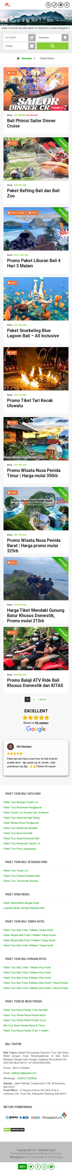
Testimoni (56, 1153)
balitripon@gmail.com (24, 1073)
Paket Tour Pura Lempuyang (19, 848)
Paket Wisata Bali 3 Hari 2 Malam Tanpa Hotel (29, 935)
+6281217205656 (27, 1078)
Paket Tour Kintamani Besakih (20, 828)
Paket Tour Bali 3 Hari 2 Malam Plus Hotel (27, 972)
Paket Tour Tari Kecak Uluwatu (20, 880)
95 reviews (41, 722)
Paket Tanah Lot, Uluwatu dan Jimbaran (26, 812)
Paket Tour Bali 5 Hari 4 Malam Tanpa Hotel (28, 945)
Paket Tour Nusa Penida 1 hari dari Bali (25, 1010)
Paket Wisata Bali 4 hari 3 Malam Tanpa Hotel (29, 940)
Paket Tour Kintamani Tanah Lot (21, 843)
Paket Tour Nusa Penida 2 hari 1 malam (26, 1030)
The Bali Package (52, 1157)
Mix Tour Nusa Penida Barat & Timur (24, 1025)
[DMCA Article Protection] (14, 1131)
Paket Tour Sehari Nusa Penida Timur (24, 1020)
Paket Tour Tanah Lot (15, 870)
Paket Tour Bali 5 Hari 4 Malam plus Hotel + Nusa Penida (35, 982)
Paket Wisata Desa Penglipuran (21, 822)
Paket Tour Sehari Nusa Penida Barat (24, 1015)
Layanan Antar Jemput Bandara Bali (23, 908)
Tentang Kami (18, 1153)
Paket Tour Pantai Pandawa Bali (21, 875)
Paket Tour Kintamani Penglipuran (22, 807)
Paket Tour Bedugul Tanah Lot (20, 802)
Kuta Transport (32, 1157)
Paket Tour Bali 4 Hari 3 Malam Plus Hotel (27, 977)
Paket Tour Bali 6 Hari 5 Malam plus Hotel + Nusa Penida (35, 988)
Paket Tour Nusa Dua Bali (17, 833)
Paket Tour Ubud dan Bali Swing (21, 817)
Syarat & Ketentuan (38, 1153)
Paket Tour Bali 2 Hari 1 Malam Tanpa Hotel (28, 930)
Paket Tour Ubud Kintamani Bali (21, 838)
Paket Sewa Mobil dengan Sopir (21, 903)
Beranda (27, 58)
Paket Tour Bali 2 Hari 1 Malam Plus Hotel (27, 967)
